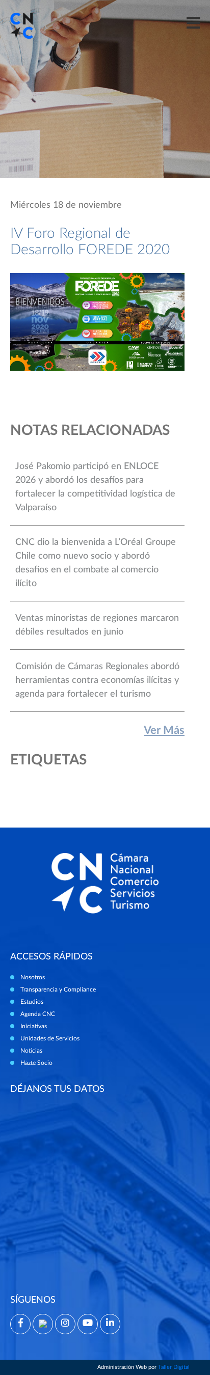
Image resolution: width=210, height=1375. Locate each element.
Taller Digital (174, 1367)
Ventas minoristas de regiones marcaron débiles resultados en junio (97, 625)
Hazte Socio (36, 1063)
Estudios (31, 1002)
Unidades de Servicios (50, 1038)
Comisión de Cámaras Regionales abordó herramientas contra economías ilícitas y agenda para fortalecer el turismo (97, 680)
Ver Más (164, 730)
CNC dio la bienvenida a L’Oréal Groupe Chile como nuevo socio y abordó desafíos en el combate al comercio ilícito (95, 563)
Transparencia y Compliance (58, 989)
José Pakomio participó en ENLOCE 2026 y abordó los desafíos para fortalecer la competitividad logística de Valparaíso (95, 487)
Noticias (31, 1051)
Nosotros (32, 977)
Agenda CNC (37, 1014)
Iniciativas (33, 1026)
